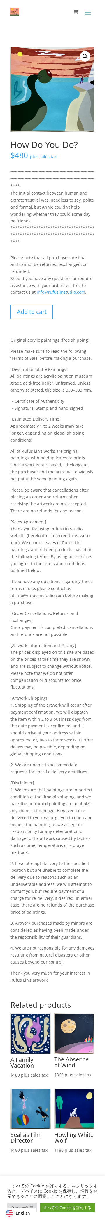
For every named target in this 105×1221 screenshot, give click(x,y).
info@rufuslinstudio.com (61, 292)
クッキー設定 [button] (22, 1207)
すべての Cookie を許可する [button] (67, 1207)
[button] (85, 56)
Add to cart (32, 312)
